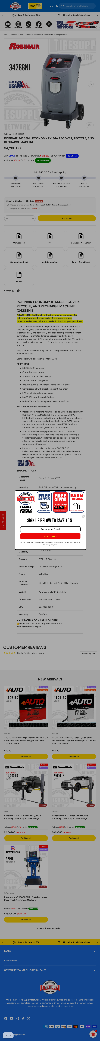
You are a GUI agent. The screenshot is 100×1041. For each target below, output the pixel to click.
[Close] (83, 516)
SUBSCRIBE (50, 536)
